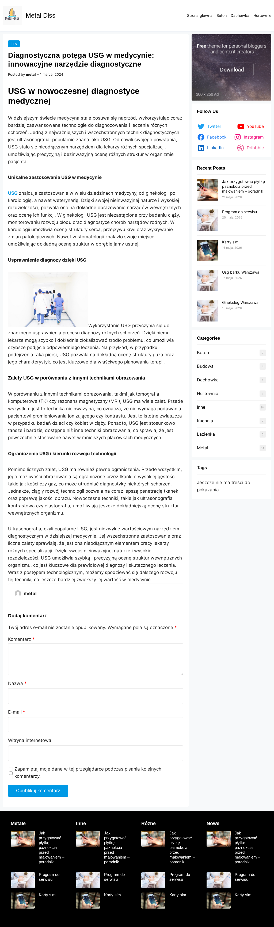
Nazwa (17, 683)
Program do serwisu (239, 211)
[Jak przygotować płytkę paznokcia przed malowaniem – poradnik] (207, 190)
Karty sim (230, 242)
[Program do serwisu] (207, 220)
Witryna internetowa (29, 740)
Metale (18, 823)
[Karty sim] (207, 251)
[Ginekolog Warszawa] (207, 311)
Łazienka (206, 434)
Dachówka (208, 379)
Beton (203, 352)
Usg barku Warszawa (240, 272)
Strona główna (199, 15)
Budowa (205, 366)
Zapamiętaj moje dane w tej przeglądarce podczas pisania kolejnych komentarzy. (87, 772)
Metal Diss (40, 15)
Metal (202, 447)
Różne (148, 823)
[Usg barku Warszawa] (207, 281)
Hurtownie (207, 393)
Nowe (213, 823)
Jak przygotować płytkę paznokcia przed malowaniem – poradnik (243, 186)
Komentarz (21, 639)
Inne (14, 43)
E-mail (16, 712)
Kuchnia (205, 420)
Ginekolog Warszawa (240, 302)
